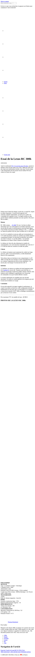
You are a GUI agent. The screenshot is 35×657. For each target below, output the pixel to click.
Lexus (5, 640)
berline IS (6, 270)
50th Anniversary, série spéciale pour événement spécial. (16, 652)
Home (5, 81)
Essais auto (7, 154)
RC (5, 641)
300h (5, 635)
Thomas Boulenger (13, 622)
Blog (5, 83)
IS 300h (14, 225)
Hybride (6, 638)
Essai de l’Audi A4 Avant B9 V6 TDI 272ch (13, 650)
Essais (5, 637)
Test (5, 643)
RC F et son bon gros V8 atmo (20, 166)
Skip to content (5, 1)
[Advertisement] (17, 192)
